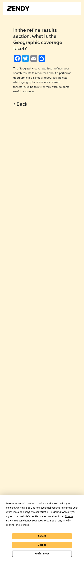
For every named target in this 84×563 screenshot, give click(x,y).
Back (20, 104)
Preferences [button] (22, 524)
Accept (42, 536)
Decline (42, 544)
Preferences (42, 553)
